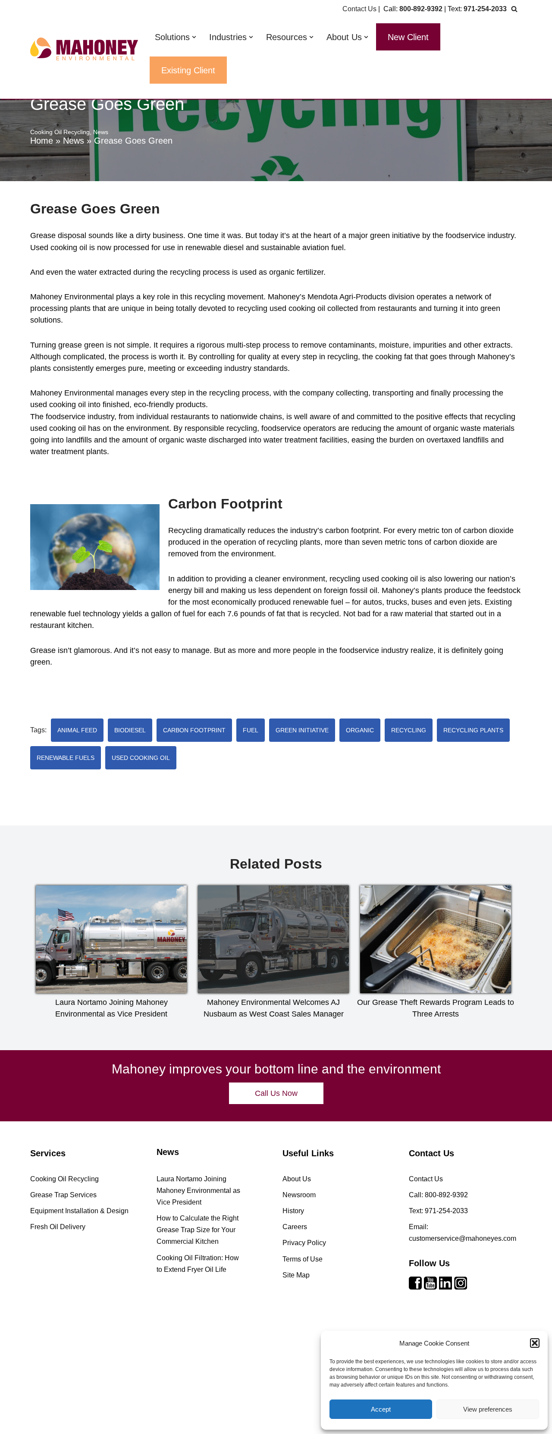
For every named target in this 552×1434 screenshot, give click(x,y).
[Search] (514, 9)
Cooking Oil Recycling (60, 132)
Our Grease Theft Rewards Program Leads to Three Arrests (435, 1008)
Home (41, 140)
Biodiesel (130, 730)
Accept (381, 1409)
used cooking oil (141, 757)
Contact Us (359, 9)
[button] (534, 1343)
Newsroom (299, 1195)
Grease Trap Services (63, 1195)
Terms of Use (302, 1259)
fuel (250, 730)
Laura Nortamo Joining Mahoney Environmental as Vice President (111, 1008)
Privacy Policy (304, 1242)
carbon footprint (194, 730)
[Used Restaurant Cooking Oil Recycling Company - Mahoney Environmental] (84, 49)
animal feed (77, 730)
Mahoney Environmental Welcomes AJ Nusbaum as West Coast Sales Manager (274, 1008)
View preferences (487, 1409)
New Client (408, 37)
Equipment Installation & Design (79, 1210)
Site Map (296, 1275)
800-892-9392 (420, 9)
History (293, 1210)
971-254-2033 (485, 9)
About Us (296, 1179)
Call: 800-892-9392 (438, 1195)
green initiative (302, 730)
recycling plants (473, 730)
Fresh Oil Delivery (57, 1226)
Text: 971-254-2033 (438, 1210)
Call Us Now (276, 1093)
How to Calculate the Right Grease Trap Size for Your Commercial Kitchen (197, 1229)
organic (360, 730)
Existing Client (188, 70)
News (73, 140)
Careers (294, 1226)
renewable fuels (65, 757)
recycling (408, 730)
